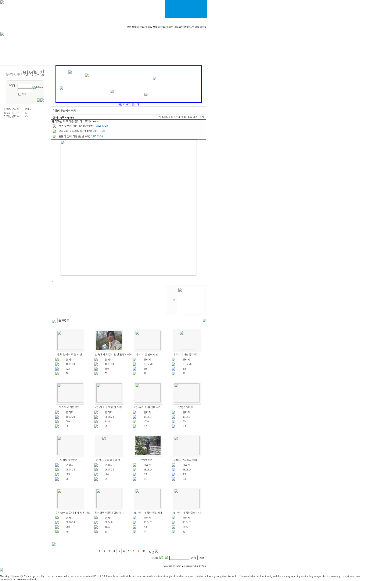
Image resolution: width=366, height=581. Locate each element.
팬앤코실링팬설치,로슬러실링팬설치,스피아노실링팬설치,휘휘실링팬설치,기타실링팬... (171, 26)
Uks (204, 566)
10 (144, 551)
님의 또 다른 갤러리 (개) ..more (75, 121)
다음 (152, 552)
